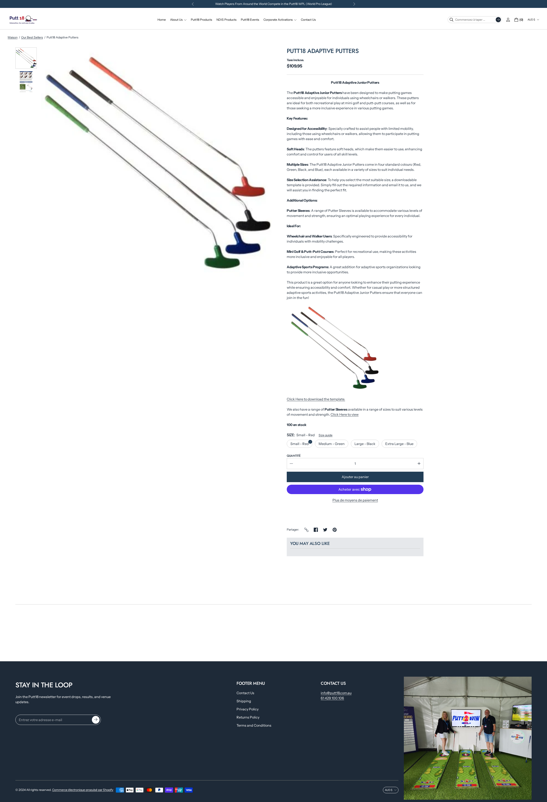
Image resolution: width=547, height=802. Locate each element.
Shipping (244, 701)
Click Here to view (345, 414)
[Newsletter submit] (96, 720)
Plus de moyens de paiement (355, 500)
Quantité (294, 456)
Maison (13, 37)
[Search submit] (498, 19)
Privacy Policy (248, 709)
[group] (26, 58)
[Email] (306, 529)
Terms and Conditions (254, 725)
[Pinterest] (334, 529)
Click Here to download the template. (316, 399)
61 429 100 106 (332, 698)
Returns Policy (248, 717)
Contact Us (245, 693)
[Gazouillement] (325, 529)
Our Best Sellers (32, 37)
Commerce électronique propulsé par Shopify (82, 790)
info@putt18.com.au (336, 693)
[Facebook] (316, 529)
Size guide (325, 435)
